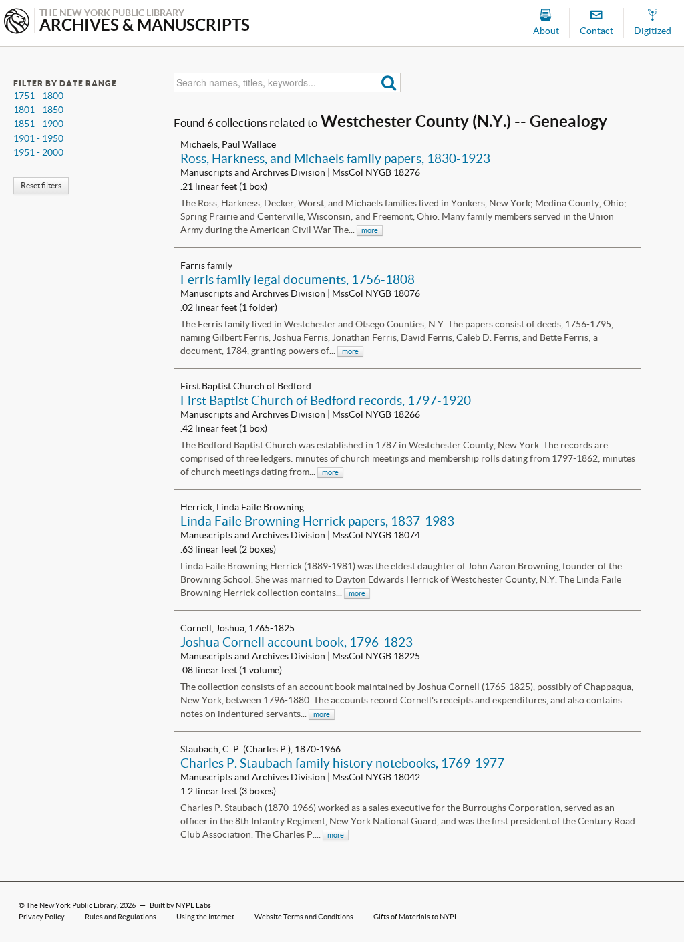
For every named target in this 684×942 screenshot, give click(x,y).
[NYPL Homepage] (16, 22)
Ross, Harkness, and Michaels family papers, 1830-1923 (335, 158)
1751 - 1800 (38, 95)
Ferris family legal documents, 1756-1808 (297, 279)
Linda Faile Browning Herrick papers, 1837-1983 (317, 521)
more (369, 230)
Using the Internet (205, 917)
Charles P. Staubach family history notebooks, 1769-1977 (342, 763)
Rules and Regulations (120, 917)
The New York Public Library (71, 905)
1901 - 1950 (38, 138)
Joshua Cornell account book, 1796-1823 (296, 642)
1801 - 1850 (38, 109)
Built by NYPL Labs (180, 905)
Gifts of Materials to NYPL (415, 917)
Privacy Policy (42, 917)
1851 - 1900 (38, 123)
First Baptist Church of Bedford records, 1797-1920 (325, 400)
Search (389, 82)
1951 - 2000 (38, 152)
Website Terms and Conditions (303, 917)
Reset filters (41, 185)
